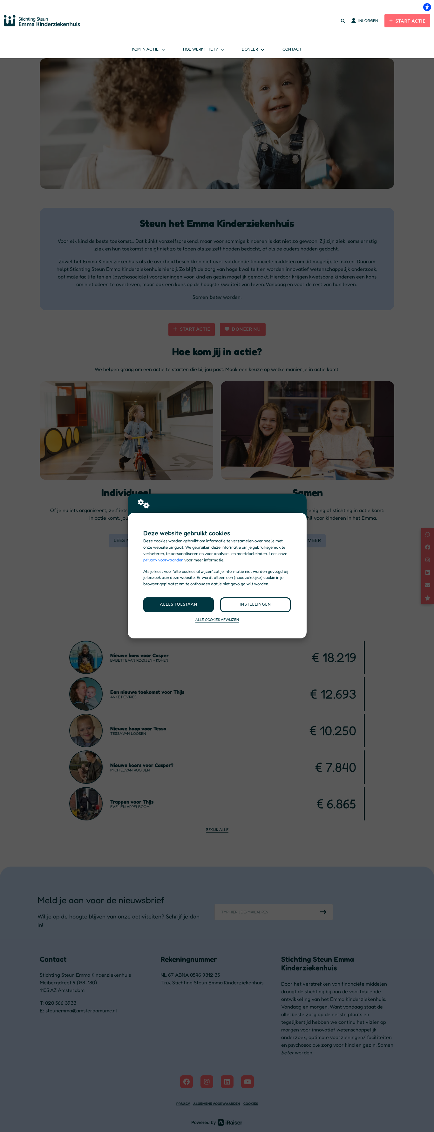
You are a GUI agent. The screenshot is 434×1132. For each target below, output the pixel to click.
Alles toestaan (178, 604)
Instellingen (255, 604)
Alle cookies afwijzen (217, 619)
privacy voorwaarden (163, 559)
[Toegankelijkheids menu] (427, 7)
